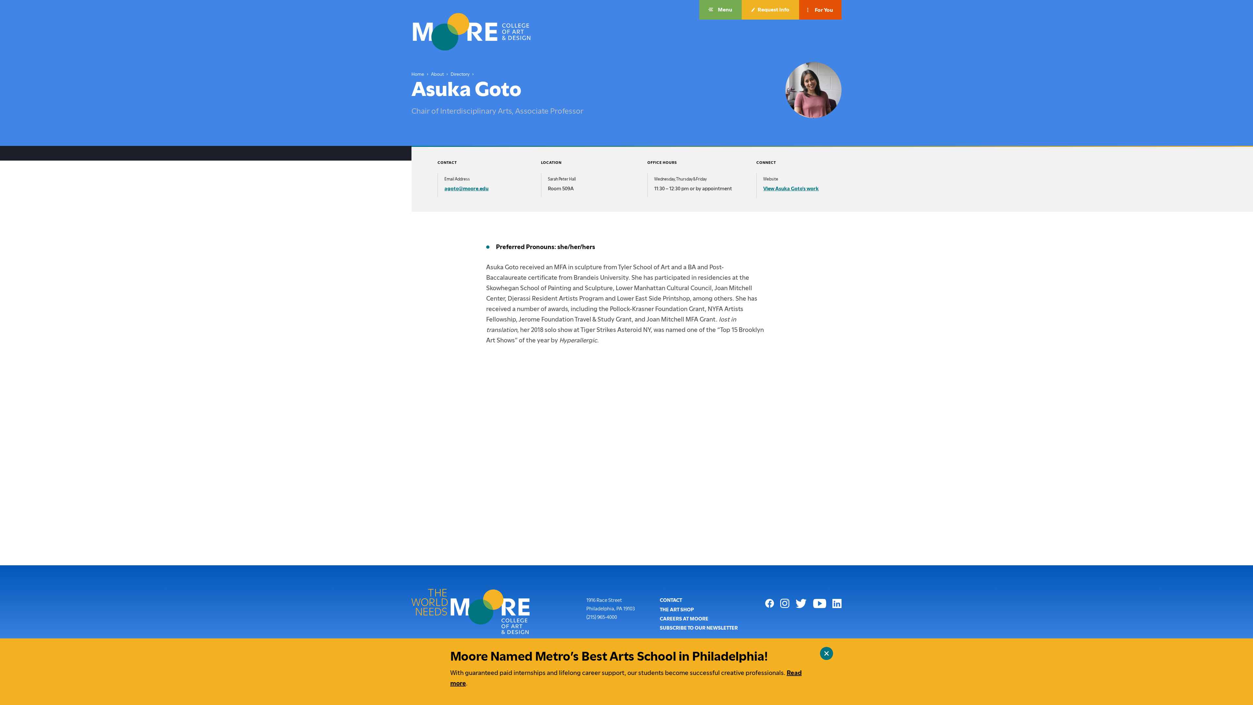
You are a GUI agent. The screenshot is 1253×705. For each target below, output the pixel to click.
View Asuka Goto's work (791, 189)
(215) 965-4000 (601, 617)
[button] (720, 10)
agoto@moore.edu (466, 189)
